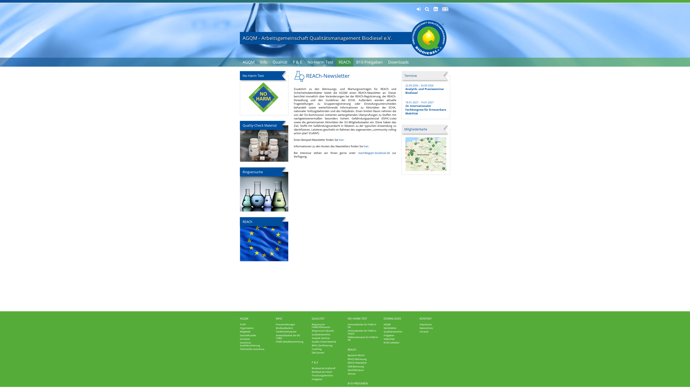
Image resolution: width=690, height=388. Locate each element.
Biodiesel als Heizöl (322, 371)
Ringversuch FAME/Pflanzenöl (321, 326)
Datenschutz (426, 328)
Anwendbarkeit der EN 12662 (288, 337)
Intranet (424, 331)
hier (341, 140)
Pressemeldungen (285, 324)
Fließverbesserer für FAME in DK (363, 338)
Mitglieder (245, 331)
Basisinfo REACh (356, 355)
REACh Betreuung (357, 359)
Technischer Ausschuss (252, 349)
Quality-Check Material (324, 341)
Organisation (247, 328)
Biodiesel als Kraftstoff (323, 368)
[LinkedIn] (436, 9)
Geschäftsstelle (248, 335)
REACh (345, 62)
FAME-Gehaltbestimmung (289, 341)
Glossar (352, 373)
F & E (297, 62)
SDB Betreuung (356, 366)
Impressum (426, 324)
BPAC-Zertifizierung (322, 345)
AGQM (249, 62)
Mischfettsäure (356, 370)
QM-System (318, 352)
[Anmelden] (418, 9)
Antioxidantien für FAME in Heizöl (362, 332)
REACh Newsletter (357, 362)
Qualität (280, 62)
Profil (243, 324)
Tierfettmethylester (286, 331)
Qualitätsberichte (321, 334)
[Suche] (427, 9)
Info (263, 62)
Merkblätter (390, 328)
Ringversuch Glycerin (323, 330)
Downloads (398, 62)
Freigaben (317, 379)
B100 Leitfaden (391, 342)
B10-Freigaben (369, 62)
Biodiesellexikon (284, 328)
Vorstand (245, 339)
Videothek (389, 339)
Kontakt (426, 318)
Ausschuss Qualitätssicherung (250, 344)
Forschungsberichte (322, 375)
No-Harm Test (320, 62)
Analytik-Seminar (321, 338)
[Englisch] (445, 9)
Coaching (317, 349)
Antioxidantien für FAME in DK (362, 326)
